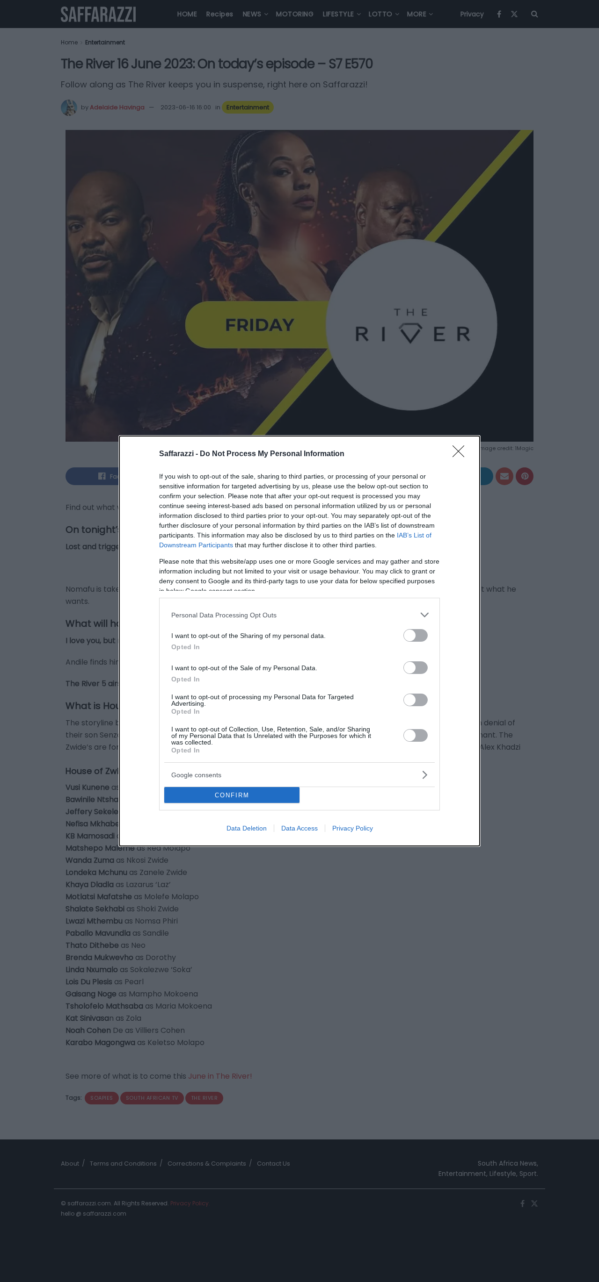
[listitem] (299, 615)
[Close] (461, 454)
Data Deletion (246, 828)
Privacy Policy (352, 828)
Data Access (299, 828)
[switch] (415, 635)
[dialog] (299, 641)
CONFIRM (232, 795)
